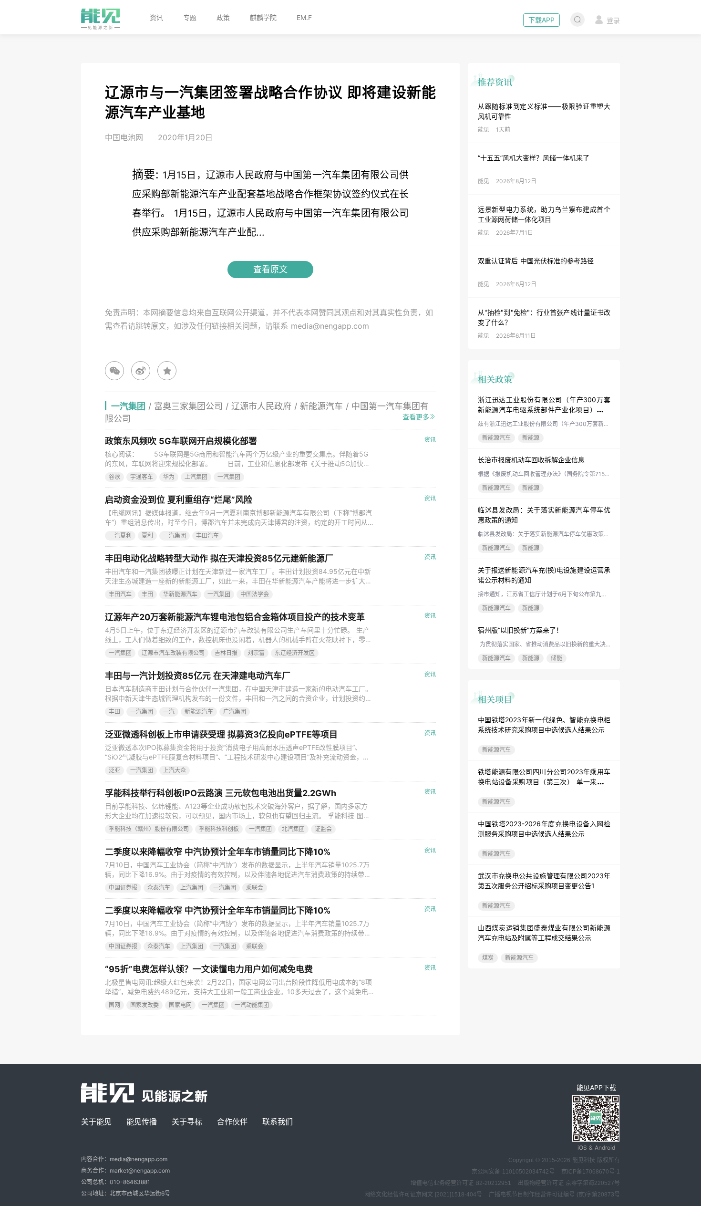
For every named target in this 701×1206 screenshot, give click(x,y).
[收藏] (166, 370)
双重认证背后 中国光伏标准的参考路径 (536, 261)
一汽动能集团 (252, 1004)
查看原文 (270, 269)
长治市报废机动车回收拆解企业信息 (531, 460)
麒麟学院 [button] (263, 17)
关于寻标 (187, 1121)
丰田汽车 (207, 535)
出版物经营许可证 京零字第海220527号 (569, 1183)
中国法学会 (254, 594)
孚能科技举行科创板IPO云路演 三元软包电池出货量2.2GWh (220, 793)
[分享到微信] (114, 370)
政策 (223, 17)
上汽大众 (174, 770)
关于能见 (96, 1121)
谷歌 (114, 476)
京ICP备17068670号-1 (590, 1171)
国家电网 (180, 1004)
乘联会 (254, 887)
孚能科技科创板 (219, 828)
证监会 (323, 828)
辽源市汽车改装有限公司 (173, 652)
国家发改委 (144, 1004)
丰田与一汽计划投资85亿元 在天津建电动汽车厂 (197, 676)
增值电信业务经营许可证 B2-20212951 (461, 1183)
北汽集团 (293, 828)
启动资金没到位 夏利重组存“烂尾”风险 (178, 500)
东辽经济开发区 (295, 652)
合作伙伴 (232, 1121)
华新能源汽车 (180, 594)
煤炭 (488, 957)
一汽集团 (228, 476)
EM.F (304, 17)
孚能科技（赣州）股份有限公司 (149, 828)
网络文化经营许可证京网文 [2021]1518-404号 (423, 1194)
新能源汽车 (496, 437)
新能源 (530, 437)
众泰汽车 (158, 887)
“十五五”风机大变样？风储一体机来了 (533, 158)
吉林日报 (226, 652)
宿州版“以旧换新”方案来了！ (520, 630)
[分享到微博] (140, 370)
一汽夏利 (120, 535)
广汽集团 (234, 711)
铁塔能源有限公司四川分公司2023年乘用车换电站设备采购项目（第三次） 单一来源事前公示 (544, 782)
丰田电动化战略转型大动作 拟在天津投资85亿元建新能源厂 (219, 558)
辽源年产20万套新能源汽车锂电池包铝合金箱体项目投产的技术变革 (235, 617)
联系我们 (277, 1121)
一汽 (169, 711)
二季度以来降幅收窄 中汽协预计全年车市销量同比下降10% (217, 852)
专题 (189, 17)
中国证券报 (123, 887)
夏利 (147, 535)
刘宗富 (256, 652)
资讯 (156, 17)
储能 (556, 658)
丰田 (147, 594)
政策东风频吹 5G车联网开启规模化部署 (181, 441)
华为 (169, 476)
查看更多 (415, 417)
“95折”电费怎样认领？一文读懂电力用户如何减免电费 (209, 969)
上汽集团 (196, 476)
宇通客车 (141, 476)
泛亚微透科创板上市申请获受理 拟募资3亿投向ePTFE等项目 (221, 734)
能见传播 (141, 1121)
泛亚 (114, 770)
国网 (114, 1004)
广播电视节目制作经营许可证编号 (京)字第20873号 (554, 1194)
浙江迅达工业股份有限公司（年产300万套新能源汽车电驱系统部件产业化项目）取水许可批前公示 (544, 409)
